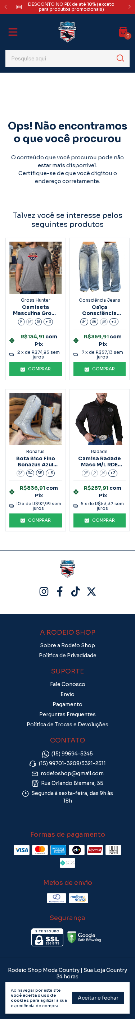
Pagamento (67, 704)
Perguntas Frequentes (67, 714)
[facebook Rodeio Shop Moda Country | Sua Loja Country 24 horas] (60, 592)
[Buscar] (120, 58)
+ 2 (48, 321)
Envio (67, 694)
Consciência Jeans (99, 300)
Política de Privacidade (67, 655)
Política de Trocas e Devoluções (67, 724)
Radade (99, 451)
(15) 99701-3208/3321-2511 (72, 763)
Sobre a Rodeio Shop (67, 645)
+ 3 (114, 321)
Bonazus (35, 451)
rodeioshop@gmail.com (72, 773)
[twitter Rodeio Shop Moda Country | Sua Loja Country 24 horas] (91, 592)
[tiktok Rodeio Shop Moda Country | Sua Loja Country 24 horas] (76, 592)
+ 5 (50, 473)
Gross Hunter (35, 300)
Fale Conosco (67, 684)
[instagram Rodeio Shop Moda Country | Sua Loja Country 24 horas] (44, 592)
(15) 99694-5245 (72, 753)
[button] (35, 369)
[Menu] (14, 32)
